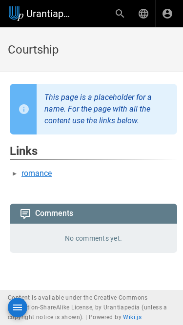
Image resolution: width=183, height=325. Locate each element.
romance (36, 173)
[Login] (167, 13)
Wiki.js (132, 317)
